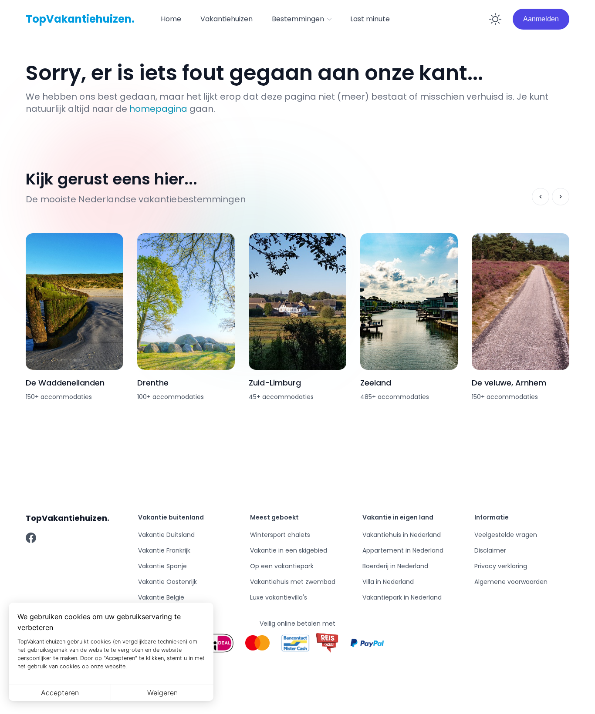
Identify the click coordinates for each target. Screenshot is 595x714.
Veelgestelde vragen (505, 534)
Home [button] (171, 19)
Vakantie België (161, 597)
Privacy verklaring (500, 566)
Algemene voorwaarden (511, 581)
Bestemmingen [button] (298, 19)
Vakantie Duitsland (166, 534)
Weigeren (162, 692)
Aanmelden (541, 19)
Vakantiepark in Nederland (402, 597)
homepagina (158, 109)
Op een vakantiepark (282, 566)
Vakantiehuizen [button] (226, 19)
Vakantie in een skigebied (288, 550)
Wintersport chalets (280, 534)
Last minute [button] (370, 19)
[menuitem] (171, 19)
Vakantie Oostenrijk (167, 581)
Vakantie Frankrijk (164, 550)
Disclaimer (490, 550)
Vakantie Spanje (162, 566)
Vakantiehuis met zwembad (292, 581)
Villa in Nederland (388, 581)
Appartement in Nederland (402, 550)
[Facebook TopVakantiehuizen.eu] (31, 538)
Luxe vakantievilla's (278, 597)
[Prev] (540, 196)
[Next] (560, 196)
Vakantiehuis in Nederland (401, 534)
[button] (301, 19)
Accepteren (60, 692)
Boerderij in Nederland (395, 566)
